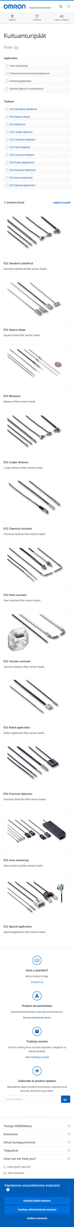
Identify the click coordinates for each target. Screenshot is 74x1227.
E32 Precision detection (23, 170)
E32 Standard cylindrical (23, 109)
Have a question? (37, 970)
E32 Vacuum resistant (22, 154)
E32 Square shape (20, 116)
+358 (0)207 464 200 (19, 1167)
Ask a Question (16, 1173)
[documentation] (37, 995)
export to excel (62, 202)
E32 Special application (22, 185)
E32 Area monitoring (21, 177)
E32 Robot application (22, 162)
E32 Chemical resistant (22, 139)
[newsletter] (37, 1070)
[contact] (37, 960)
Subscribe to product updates (37, 1081)
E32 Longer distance (21, 132)
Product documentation (37, 1006)
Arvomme (11, 1134)
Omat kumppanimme (19, 1142)
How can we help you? (20, 1158)
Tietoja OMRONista (18, 1126)
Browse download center (37, 1017)
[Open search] (60, 6)
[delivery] (37, 1031)
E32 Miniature (17, 124)
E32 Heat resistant (20, 147)
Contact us (37, 982)
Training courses (37, 1041)
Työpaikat (11, 1150)
